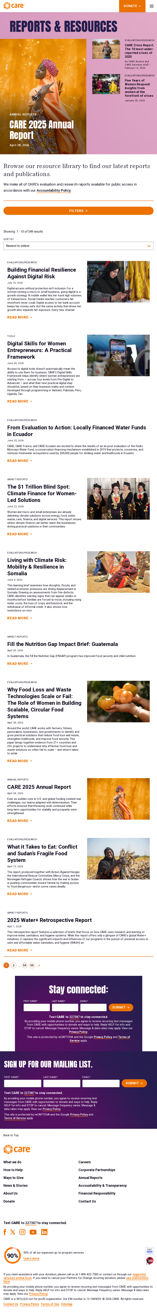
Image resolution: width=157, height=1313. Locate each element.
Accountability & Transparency (102, 1185)
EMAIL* (84, 1001)
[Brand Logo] (14, 6)
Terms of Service (15, 1118)
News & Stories (15, 1185)
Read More (18, 317)
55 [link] (32, 965)
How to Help (13, 1170)
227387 (74, 1017)
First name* (30, 1001)
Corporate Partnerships (96, 1170)
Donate (9, 1201)
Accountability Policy (54, 190)
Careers (84, 1162)
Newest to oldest (17, 246)
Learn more (31, 1258)
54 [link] (24, 965)
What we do (12, 1162)
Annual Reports (90, 1178)
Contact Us (87, 1201)
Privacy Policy (78, 1032)
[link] (38, 965)
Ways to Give (13, 1178)
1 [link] (6, 965)
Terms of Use (50, 1304)
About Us (10, 1193)
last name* (58, 1001)
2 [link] (14, 965)
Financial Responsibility (96, 1193)
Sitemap (66, 1304)
